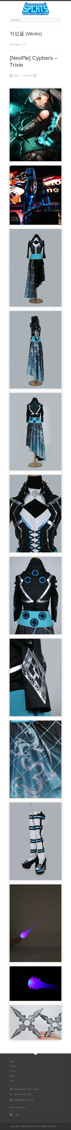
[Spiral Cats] (35, 8)
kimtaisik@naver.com (24, 1100)
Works (13, 1066)
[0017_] (35, 124)
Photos (13, 1071)
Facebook (11, 1114)
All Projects (16, 44)
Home (12, 1061)
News (12, 1076)
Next (16, 75)
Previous (27, 75)
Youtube (17, 1114)
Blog (12, 1081)
